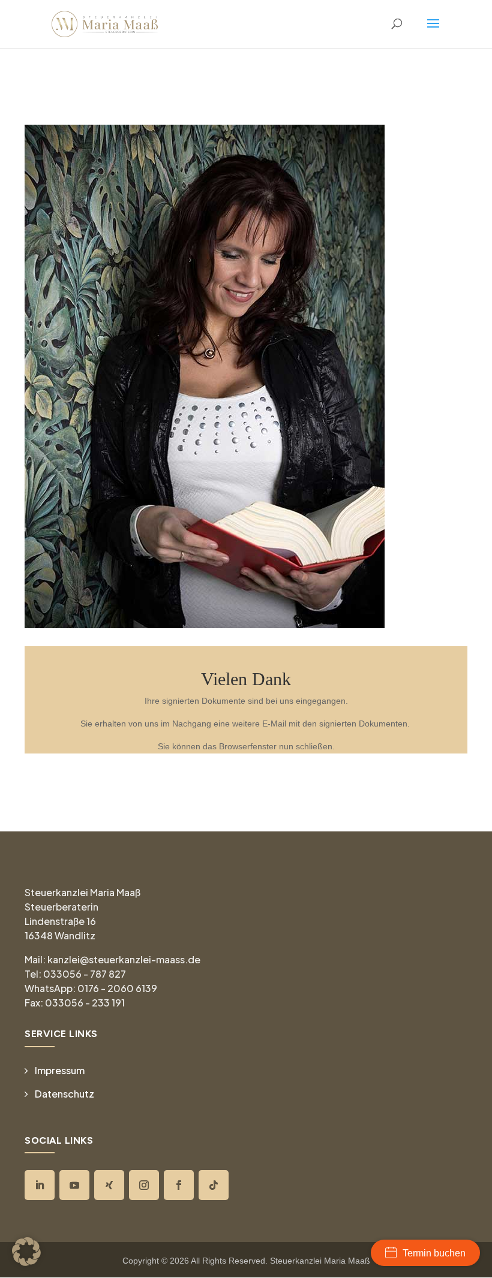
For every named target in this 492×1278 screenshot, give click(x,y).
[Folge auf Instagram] (144, 1185)
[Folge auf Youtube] (74, 1185)
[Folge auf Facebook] (179, 1185)
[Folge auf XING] (109, 1185)
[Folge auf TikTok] (214, 1185)
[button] (26, 1251)
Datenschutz (64, 1093)
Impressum (60, 1070)
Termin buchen (434, 1253)
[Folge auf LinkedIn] (40, 1185)
